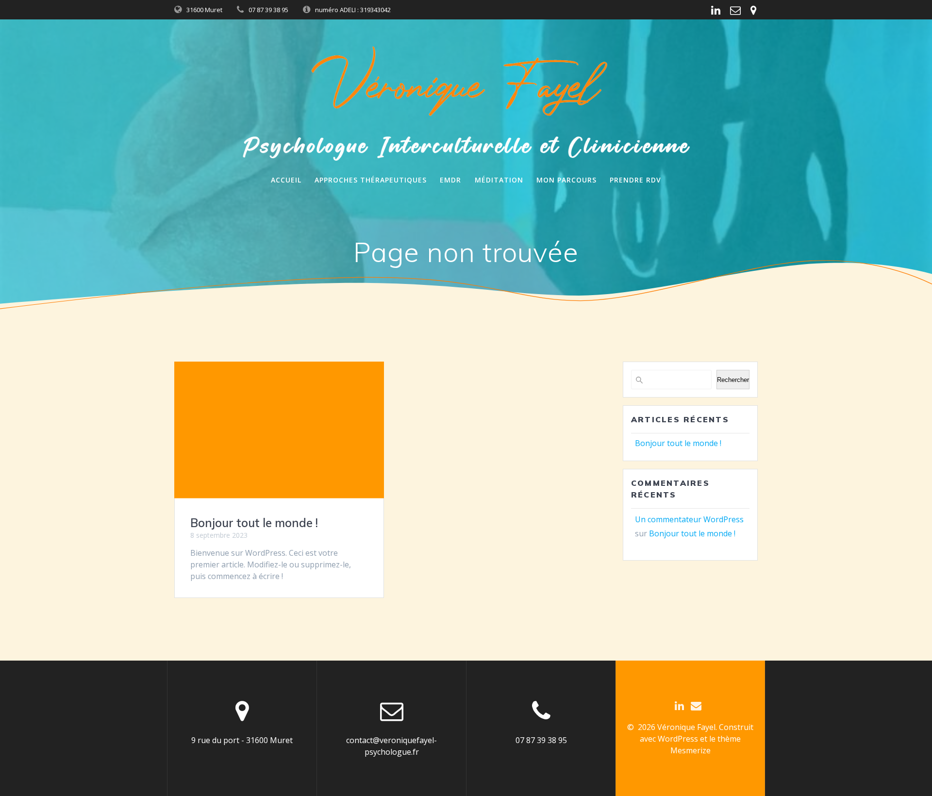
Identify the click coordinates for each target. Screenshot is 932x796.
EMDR (450, 179)
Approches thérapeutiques (371, 179)
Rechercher (733, 379)
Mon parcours (566, 179)
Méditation (499, 179)
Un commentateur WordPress (689, 519)
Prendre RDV (635, 179)
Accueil (286, 179)
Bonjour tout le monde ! (254, 522)
